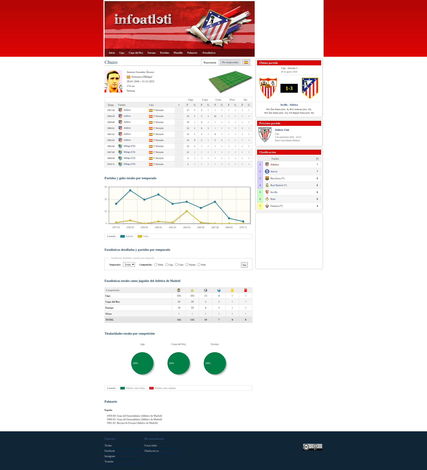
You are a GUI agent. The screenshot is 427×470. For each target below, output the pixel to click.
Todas (160, 264)
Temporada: (115, 264)
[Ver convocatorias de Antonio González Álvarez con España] (246, 62)
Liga (121, 52)
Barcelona (275, 178)
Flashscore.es (152, 450)
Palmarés (192, 52)
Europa (152, 52)
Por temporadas (230, 62)
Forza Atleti (151, 445)
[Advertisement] (289, 29)
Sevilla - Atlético (289, 104)
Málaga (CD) (129, 146)
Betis (272, 199)
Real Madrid (276, 185)
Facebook (110, 450)
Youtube (109, 461)
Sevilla (273, 192)
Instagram (110, 456)
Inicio (112, 52)
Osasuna (274, 206)
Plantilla (178, 52)
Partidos (164, 52)
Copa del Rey (136, 52)
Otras (203, 264)
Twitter (108, 445)
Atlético (127, 110)
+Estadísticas (209, 52)
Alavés (273, 171)
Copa (181, 264)
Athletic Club (282, 130)
